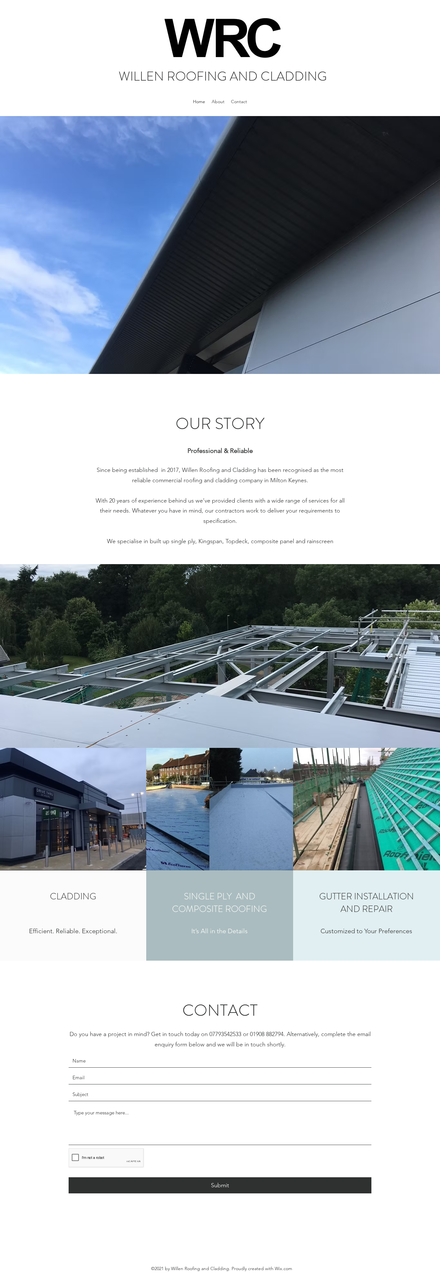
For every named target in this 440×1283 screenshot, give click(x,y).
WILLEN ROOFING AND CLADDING (223, 76)
